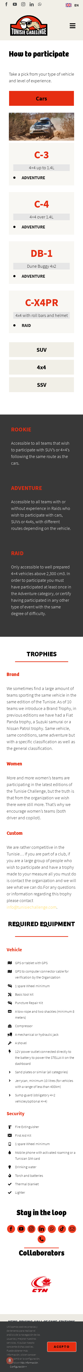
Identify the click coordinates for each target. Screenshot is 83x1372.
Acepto (62, 1346)
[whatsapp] (52, 1229)
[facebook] (11, 1229)
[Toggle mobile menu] (73, 25)
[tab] (41, 98)
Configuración (17, 1366)
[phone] (42, 1239)
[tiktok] (62, 1229)
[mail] (72, 1229)
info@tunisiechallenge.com (31, 907)
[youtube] (21, 1229)
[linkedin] (42, 1229)
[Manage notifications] (9, 1360)
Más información (29, 1362)
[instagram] (31, 1229)
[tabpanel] (41, 225)
